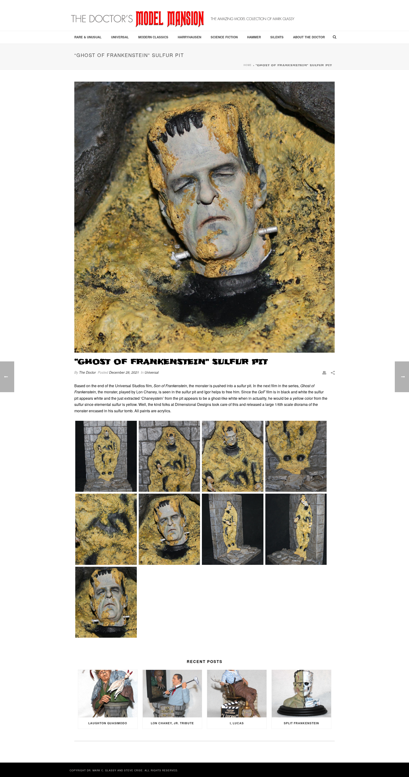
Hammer (254, 37)
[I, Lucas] (237, 693)
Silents (277, 37)
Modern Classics (153, 37)
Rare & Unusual (88, 37)
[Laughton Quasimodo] (108, 693)
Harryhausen (189, 37)
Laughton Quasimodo (107, 723)
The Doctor (87, 372)
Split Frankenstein (301, 723)
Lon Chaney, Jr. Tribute (172, 723)
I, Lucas (237, 723)
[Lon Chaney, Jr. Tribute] (172, 693)
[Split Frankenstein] (301, 693)
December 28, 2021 (124, 372)
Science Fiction (224, 37)
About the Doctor (309, 37)
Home (248, 65)
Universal (120, 37)
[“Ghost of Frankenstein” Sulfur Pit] (204, 217)
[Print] (324, 372)
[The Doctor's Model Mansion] (183, 15)
